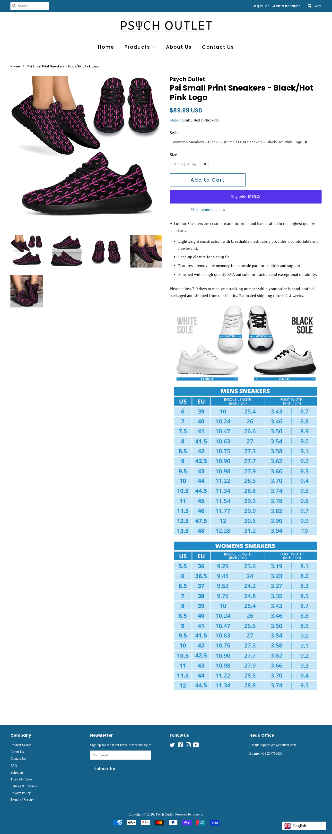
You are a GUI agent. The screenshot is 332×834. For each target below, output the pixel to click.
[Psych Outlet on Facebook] (180, 746)
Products (138, 47)
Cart (318, 5)
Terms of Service (22, 800)
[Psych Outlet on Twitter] (172, 746)
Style (174, 132)
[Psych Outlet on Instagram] (188, 746)
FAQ (13, 766)
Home (106, 47)
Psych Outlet (164, 814)
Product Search (20, 745)
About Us (179, 47)
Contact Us (218, 47)
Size (173, 154)
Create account (285, 5)
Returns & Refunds (23, 786)
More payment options (208, 210)
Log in (258, 5)
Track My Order (21, 779)
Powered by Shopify (189, 814)
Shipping (176, 120)
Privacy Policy (20, 793)
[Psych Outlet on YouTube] (196, 746)
